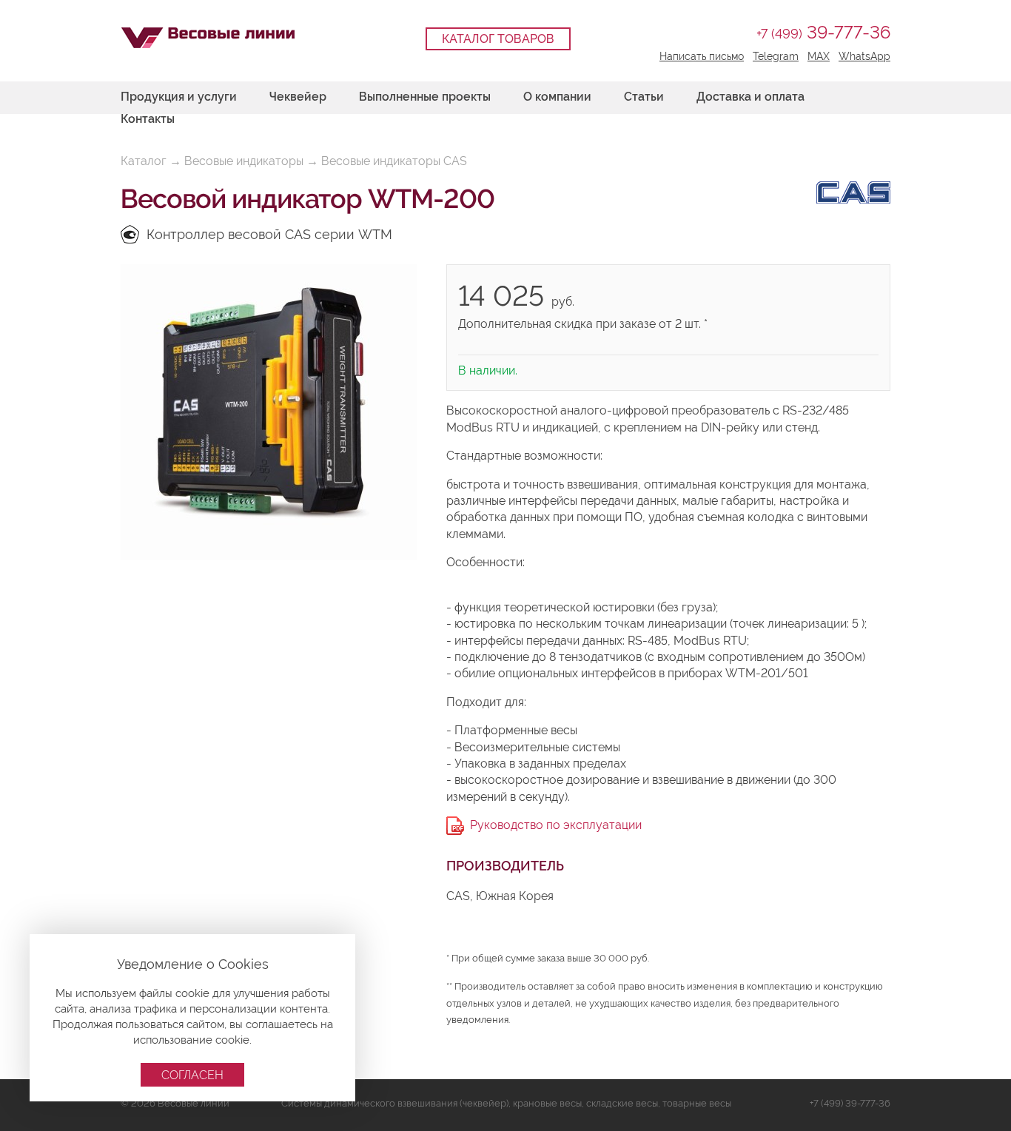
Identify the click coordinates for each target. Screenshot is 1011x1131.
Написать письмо (701, 56)
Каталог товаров (498, 39)
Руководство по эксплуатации (556, 825)
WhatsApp (864, 56)
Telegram (776, 56)
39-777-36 (823, 32)
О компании (557, 97)
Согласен (192, 1075)
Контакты (148, 119)
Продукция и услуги (179, 97)
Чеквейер (297, 97)
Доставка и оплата (750, 97)
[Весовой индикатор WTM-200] (269, 412)
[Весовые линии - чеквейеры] (208, 37)
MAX (818, 56)
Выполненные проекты (425, 97)
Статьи (644, 97)
